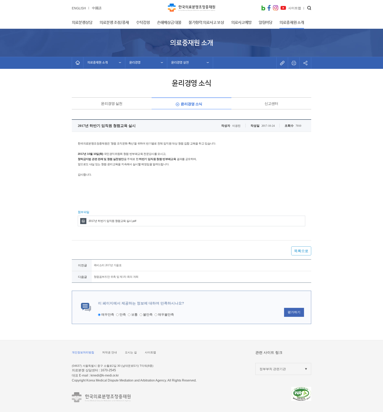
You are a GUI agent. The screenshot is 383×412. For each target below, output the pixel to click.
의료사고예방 (241, 22)
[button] (309, 8)
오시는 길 (131, 352)
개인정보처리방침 (83, 352)
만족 (122, 314)
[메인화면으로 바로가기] (77, 62)
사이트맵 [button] (294, 8)
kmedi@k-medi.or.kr (105, 375)
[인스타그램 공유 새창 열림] (275, 8)
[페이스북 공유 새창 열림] (269, 8)
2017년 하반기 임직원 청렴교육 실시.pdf (112, 220)
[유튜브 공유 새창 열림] (283, 8)
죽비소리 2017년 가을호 (107, 265)
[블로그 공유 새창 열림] (263, 8)
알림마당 (265, 22)
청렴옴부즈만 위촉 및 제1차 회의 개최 (116, 276)
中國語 (97, 8)
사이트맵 (150, 352)
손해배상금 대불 (169, 22)
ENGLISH (79, 8)
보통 (134, 314)
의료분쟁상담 (82, 22)
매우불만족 (166, 314)
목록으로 (301, 251)
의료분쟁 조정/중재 (114, 22)
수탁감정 (143, 22)
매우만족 (107, 314)
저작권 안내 (109, 352)
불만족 (148, 314)
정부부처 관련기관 (273, 369)
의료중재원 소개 (291, 22)
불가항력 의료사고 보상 (206, 22)
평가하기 (294, 312)
